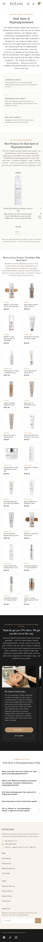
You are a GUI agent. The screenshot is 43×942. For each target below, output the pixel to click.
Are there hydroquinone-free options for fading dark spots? (19, 793)
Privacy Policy (7, 891)
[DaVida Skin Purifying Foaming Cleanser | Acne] (18, 190)
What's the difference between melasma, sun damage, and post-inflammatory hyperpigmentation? (19, 783)
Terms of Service (8, 886)
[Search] (28, 3)
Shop (18, 232)
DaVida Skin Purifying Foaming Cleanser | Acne (18, 209)
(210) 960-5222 (10, 844)
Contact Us (6, 901)
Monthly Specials (8, 868)
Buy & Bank (19, 735)
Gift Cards (6, 873)
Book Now (19, 729)
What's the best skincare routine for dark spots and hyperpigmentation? (19, 772)
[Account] (33, 3)
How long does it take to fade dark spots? (19, 801)
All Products (6, 858)
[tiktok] (10, 937)
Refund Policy (7, 896)
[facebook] (4, 937)
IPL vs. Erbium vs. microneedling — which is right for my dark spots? (17, 809)
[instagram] (16, 937)
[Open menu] (4, 4)
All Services (6, 863)
